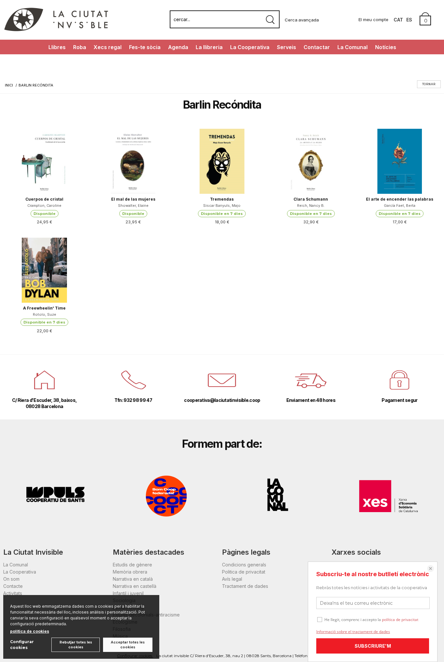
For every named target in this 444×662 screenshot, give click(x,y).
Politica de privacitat (243, 572)
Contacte (13, 586)
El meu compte (373, 19)
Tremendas (222, 199)
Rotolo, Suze (44, 314)
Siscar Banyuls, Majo (222, 205)
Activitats (12, 593)
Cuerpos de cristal (44, 199)
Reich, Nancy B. (311, 205)
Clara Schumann (311, 199)
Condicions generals (244, 564)
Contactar (317, 47)
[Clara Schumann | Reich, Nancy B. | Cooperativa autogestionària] (311, 161)
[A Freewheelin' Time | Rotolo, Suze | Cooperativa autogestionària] (44, 270)
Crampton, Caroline (44, 205)
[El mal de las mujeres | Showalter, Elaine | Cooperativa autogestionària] (133, 161)
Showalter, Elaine (133, 205)
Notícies (385, 47)
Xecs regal (108, 47)
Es (409, 19)
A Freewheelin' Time (44, 308)
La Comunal (352, 47)
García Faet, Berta (399, 205)
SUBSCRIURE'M (373, 646)
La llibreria (209, 47)
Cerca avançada (302, 19)
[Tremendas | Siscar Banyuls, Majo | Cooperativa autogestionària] (222, 161)
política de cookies (29, 631)
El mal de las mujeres (133, 199)
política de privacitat (400, 619)
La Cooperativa (249, 47)
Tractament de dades (245, 586)
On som (11, 579)
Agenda (178, 47)
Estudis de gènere (132, 564)
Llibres (57, 47)
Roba (79, 47)
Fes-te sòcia (145, 47)
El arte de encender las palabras (399, 199)
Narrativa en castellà (134, 586)
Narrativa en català (133, 579)
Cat (398, 19)
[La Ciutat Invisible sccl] (56, 30)
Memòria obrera (130, 572)
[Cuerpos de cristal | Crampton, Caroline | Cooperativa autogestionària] (44, 161)
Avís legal (232, 579)
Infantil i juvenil (128, 593)
